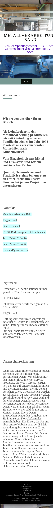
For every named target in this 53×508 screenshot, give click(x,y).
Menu (26, 81)
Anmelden (9, 495)
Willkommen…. (26, 498)
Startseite (17, 498)
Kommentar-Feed (30, 495)
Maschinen (35, 498)
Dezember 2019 (26, 486)
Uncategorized (26, 490)
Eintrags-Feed (18, 495)
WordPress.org (42, 495)
